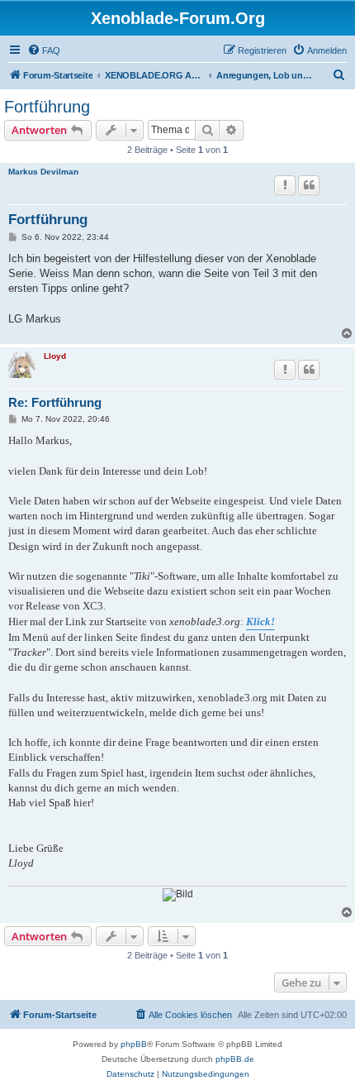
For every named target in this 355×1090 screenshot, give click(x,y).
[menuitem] (43, 50)
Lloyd (55, 356)
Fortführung (47, 107)
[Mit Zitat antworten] (309, 185)
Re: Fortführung (55, 402)
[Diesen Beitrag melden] (285, 185)
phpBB (134, 1044)
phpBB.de (234, 1059)
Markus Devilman (43, 171)
